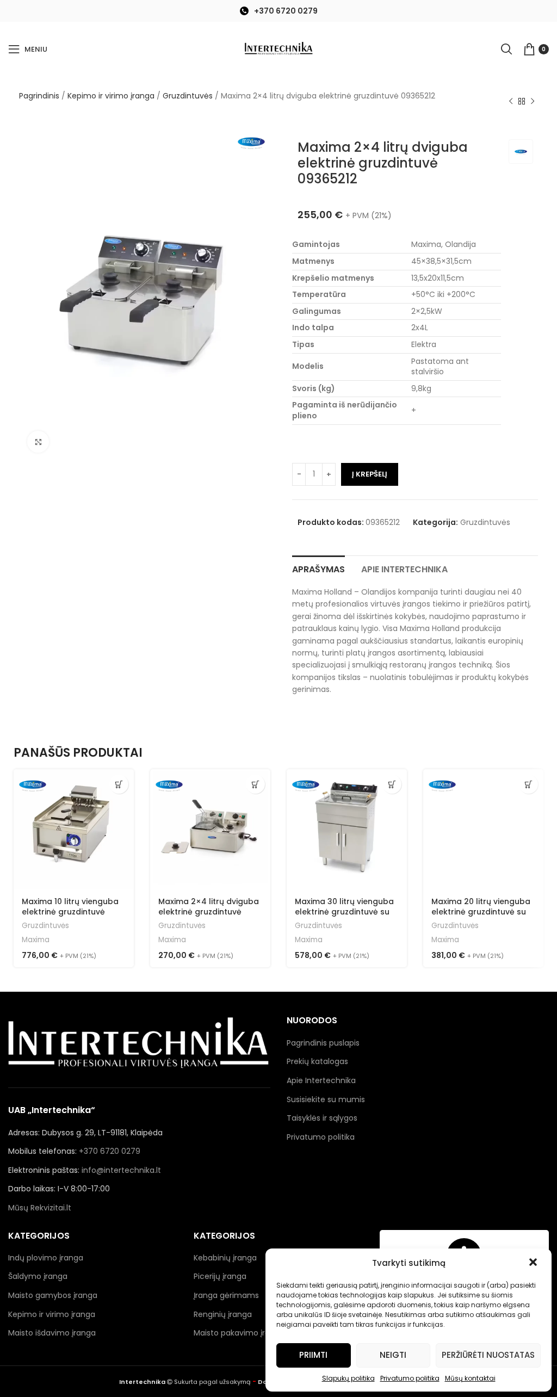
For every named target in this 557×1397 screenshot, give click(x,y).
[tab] (318, 567)
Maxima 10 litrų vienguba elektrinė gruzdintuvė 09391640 (70, 912)
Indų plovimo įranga (45, 1257)
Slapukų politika (348, 1378)
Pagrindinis (39, 95)
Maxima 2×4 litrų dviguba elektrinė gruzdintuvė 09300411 (208, 912)
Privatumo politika (410, 1378)
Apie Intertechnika (321, 1080)
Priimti (313, 1355)
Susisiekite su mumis (326, 1099)
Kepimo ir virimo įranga (110, 95)
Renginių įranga (223, 1314)
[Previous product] (510, 101)
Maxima (35, 940)
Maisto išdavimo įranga (52, 1332)
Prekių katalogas (317, 1061)
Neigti (393, 1355)
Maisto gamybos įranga (52, 1295)
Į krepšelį (369, 474)
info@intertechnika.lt (121, 1170)
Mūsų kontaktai (470, 1378)
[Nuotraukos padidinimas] (38, 442)
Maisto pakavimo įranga (239, 1332)
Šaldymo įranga (37, 1276)
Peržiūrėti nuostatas (488, 1355)
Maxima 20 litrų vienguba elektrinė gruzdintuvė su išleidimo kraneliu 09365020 (480, 917)
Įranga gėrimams (226, 1295)
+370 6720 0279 (286, 10)
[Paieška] (506, 49)
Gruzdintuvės (188, 95)
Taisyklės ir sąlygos (322, 1117)
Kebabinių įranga (225, 1257)
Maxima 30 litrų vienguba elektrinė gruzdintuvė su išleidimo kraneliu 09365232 (344, 917)
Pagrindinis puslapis (323, 1042)
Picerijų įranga (220, 1276)
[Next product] (532, 101)
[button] (534, 1263)
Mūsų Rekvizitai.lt (39, 1207)
